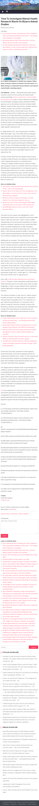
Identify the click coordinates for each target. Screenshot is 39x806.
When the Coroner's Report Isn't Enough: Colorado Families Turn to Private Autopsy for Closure (18, 752)
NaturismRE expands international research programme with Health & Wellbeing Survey (20, 766)
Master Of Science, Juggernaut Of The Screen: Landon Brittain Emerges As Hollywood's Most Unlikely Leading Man (19, 772)
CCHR (2, 390)
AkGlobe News (19, 4)
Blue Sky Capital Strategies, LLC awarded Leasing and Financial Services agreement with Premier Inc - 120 (19, 685)
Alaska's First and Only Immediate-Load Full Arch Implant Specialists (20, 780)
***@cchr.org (5, 500)
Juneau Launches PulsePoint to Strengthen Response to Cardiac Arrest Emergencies (19, 741)
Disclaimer (14, 514)
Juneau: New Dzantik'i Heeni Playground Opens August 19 (20, 564)
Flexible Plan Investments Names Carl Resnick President (20, 562)
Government (12, 509)
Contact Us (14, 804)
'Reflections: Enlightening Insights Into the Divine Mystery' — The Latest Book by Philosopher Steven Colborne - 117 (20, 691)
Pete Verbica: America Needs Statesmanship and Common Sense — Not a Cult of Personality (17, 746)
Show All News (5, 514)
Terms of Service (32, 804)
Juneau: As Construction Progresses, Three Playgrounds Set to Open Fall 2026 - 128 (19, 679)
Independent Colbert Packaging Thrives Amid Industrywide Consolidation (16, 785)
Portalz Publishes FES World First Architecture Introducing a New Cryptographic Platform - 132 (20, 674)
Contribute (6, 804)
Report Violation (24, 514)
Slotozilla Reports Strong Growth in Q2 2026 (16, 559)
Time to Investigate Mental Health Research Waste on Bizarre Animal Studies (19, 21)
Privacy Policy (22, 804)
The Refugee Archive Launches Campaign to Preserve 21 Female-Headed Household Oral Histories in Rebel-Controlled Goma (20, 587)
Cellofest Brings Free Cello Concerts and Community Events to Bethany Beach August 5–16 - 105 (18, 705)
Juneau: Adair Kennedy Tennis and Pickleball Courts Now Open (20, 791)
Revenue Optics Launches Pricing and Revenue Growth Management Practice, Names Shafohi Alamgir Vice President (19, 332)
